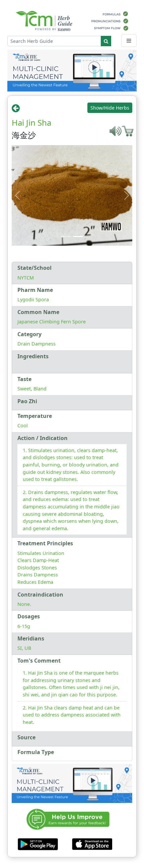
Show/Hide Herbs (109, 108)
